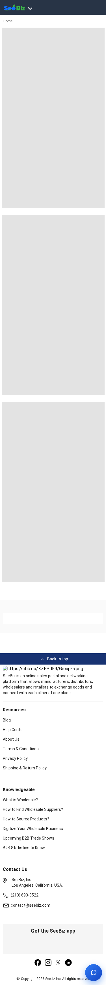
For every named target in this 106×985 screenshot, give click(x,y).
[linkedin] (68, 963)
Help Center (13, 729)
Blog (7, 720)
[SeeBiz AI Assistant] (93, 972)
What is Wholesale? (20, 800)
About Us (11, 739)
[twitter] (58, 963)
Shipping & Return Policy (25, 768)
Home (7, 21)
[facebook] (38, 963)
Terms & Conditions (21, 749)
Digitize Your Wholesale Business (33, 828)
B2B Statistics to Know (24, 847)
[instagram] (48, 963)
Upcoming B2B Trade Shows (28, 838)
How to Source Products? (26, 819)
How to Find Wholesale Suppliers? (33, 809)
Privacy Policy (15, 758)
